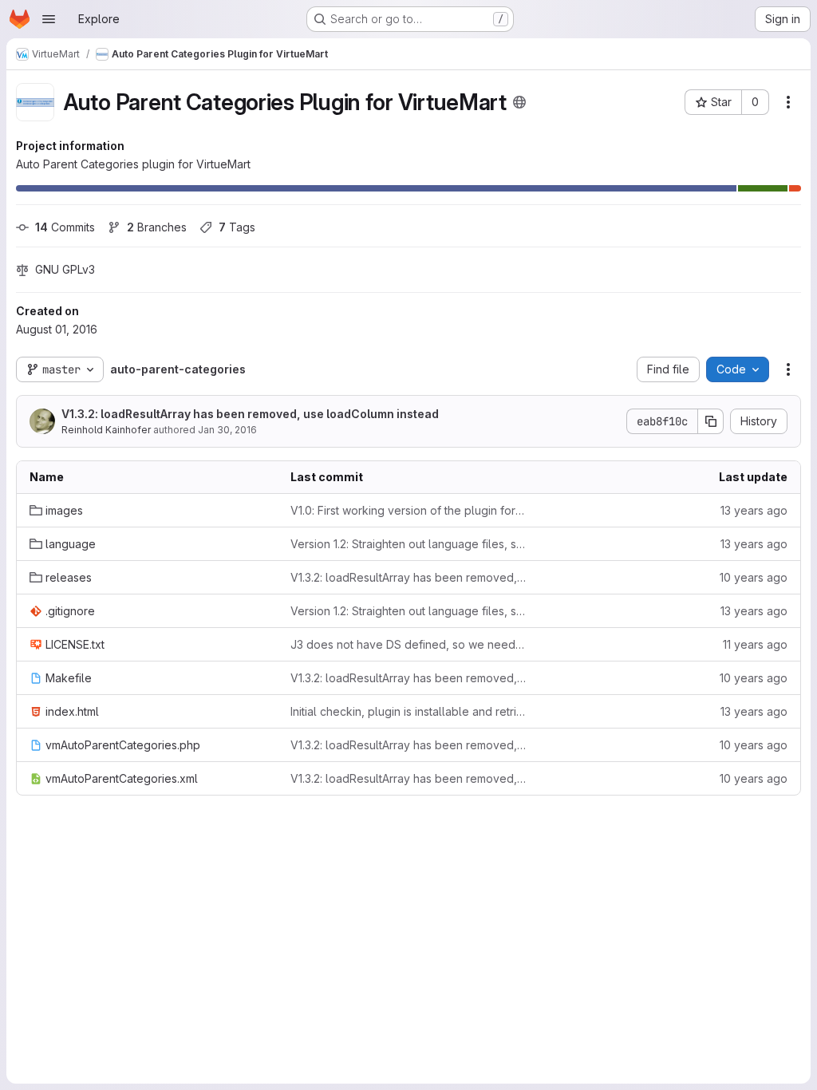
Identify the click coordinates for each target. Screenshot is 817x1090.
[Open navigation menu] (48, 19)
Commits (65, 227)
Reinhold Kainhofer (106, 430)
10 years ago (753, 577)
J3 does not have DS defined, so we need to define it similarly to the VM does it (408, 644)
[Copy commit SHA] (711, 421)
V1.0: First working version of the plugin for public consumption (408, 510)
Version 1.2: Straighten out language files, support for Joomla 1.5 (408, 544)
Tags (237, 227)
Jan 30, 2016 (227, 430)
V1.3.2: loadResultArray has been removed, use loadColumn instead (250, 414)
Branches (157, 227)
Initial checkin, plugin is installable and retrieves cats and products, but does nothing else (408, 711)
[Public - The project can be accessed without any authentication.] (519, 102)
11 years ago (755, 644)
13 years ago (753, 510)
